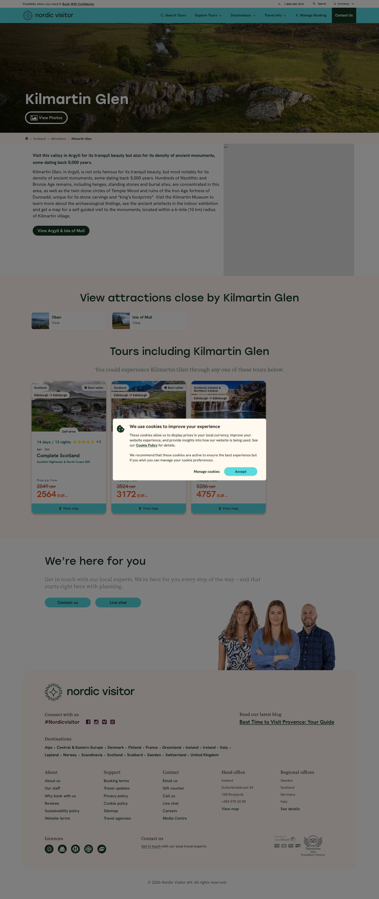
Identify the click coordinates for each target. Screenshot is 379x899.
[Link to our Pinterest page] (113, 722)
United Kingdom (205, 754)
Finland (134, 747)
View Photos (50, 117)
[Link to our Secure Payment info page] (287, 841)
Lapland (52, 754)
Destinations (241, 15)
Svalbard (135, 754)
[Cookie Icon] (121, 444)
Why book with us (60, 795)
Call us (169, 795)
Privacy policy (116, 795)
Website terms (57, 818)
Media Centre (175, 818)
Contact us (67, 602)
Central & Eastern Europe (80, 747)
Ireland (209, 747)
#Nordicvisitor (62, 722)
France (152, 747)
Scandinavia (92, 754)
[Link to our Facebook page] (88, 722)
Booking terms (116, 780)
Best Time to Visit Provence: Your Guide (287, 721)
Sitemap (111, 810)
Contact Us (344, 15)
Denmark (115, 747)
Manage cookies (207, 471)
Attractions (58, 139)
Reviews (52, 803)
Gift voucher (173, 788)
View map (71, 508)
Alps (48, 747)
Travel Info (273, 15)
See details (290, 808)
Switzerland (175, 754)
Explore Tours (206, 15)
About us (52, 780)
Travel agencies (117, 818)
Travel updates (117, 788)
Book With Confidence (78, 4)
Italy (224, 747)
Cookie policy (116, 803)
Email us (170, 780)
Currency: (344, 3)
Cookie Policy (146, 445)
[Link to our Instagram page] (96, 722)
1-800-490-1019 (294, 4)
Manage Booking (313, 15)
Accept (240, 471)
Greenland (171, 747)
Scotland (39, 139)
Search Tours (175, 15)
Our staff (52, 788)
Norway (70, 754)
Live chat (118, 602)
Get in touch (151, 846)
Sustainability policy (62, 810)
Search (322, 3)
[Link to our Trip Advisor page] (317, 845)
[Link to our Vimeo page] (104, 722)
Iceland (192, 747)
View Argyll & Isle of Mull (61, 230)
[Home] (56, 15)
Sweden (154, 754)
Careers (170, 810)
